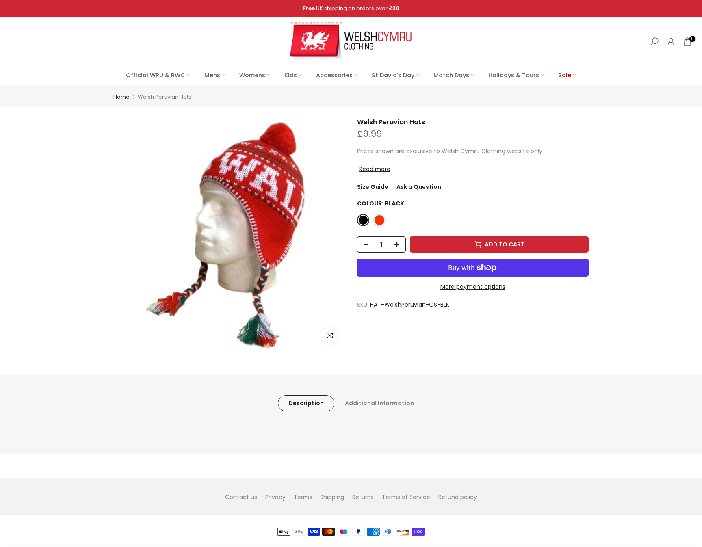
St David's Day (393, 75)
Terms (303, 497)
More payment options (472, 287)
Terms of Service (406, 497)
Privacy (275, 497)
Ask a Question (418, 187)
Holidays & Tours (513, 75)
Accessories (334, 75)
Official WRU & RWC (155, 75)
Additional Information (379, 403)
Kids (290, 75)
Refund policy (457, 497)
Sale (564, 75)
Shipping (332, 497)
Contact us (241, 497)
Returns (363, 497)
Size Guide (372, 187)
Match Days (451, 75)
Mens (212, 75)
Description (306, 403)
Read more (374, 169)
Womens (252, 75)
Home (121, 97)
